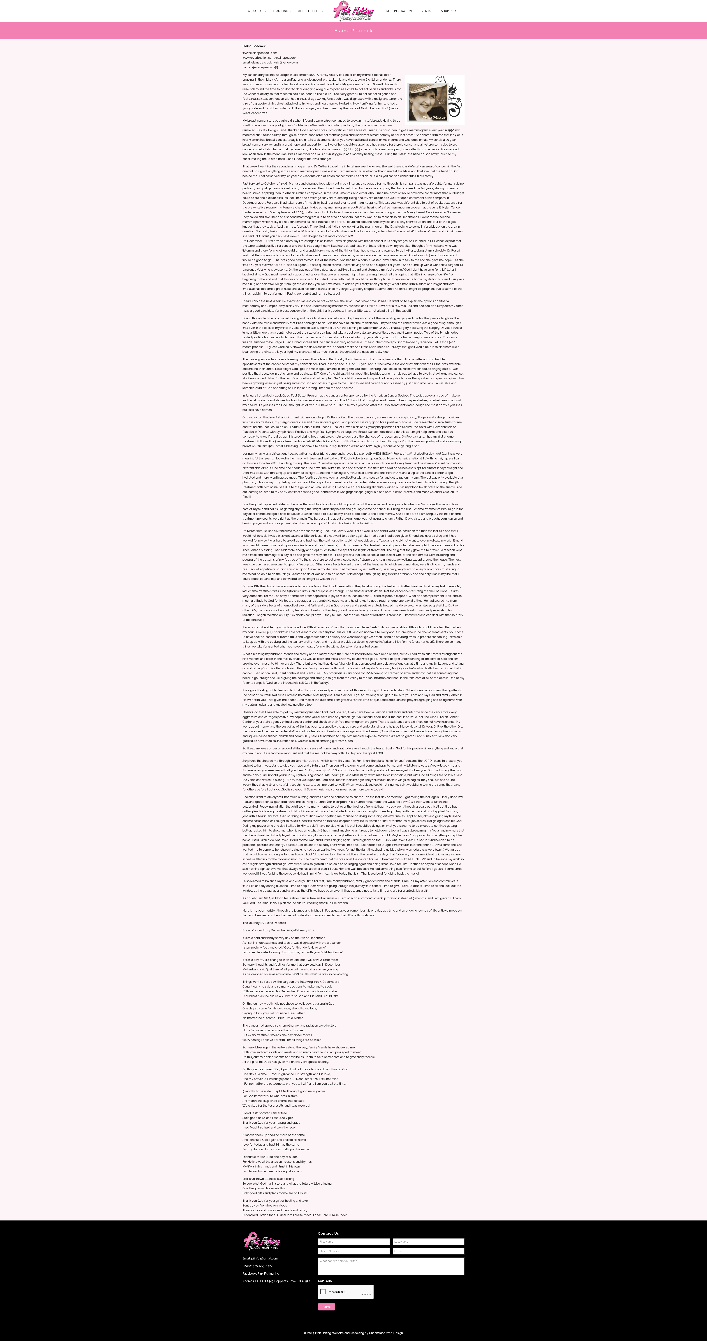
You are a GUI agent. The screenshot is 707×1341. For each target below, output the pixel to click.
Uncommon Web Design (386, 1333)
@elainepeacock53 (265, 67)
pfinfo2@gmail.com (264, 1258)
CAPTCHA (325, 1281)
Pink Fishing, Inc (268, 1273)
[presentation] (346, 1292)
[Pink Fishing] (353, 11)
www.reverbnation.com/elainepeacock (269, 57)
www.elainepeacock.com (259, 53)
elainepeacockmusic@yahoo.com (274, 62)
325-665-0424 (263, 1266)
